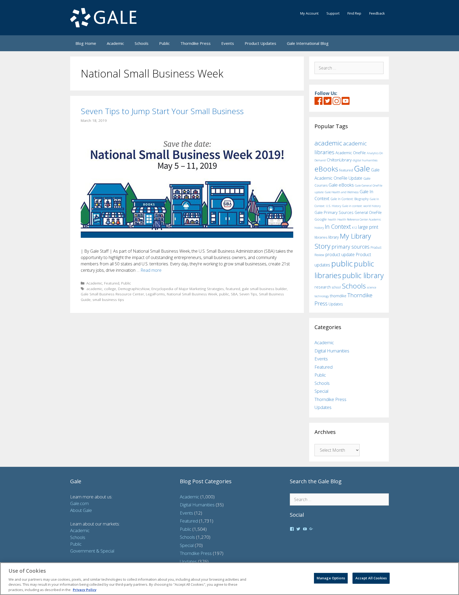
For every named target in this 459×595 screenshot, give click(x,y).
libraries (320, 237)
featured (233, 288)
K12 (354, 228)
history (319, 227)
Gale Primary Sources (334, 212)
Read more (151, 270)
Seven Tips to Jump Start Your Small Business (162, 111)
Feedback (377, 13)
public (224, 293)
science (371, 287)
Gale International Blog (308, 43)
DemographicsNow (134, 288)
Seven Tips (248, 293)
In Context (338, 226)
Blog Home (85, 43)
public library (363, 275)
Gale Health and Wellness (342, 192)
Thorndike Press (195, 43)
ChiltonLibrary (339, 160)
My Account (309, 13)
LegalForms (155, 293)
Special (321, 391)
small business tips (108, 299)
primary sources (350, 246)
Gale (362, 168)
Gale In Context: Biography (349, 199)
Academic (115, 43)
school (336, 287)
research (322, 287)
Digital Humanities (331, 351)
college (110, 288)
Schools (141, 43)
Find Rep (354, 13)
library (333, 237)
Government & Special (92, 551)
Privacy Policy (84, 589)
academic (94, 288)
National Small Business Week (192, 293)
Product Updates (260, 43)
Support (332, 13)
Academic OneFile (350, 152)
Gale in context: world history (361, 206)
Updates (336, 304)
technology (321, 296)
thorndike (338, 295)
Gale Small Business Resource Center (112, 293)
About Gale (81, 510)
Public (164, 43)
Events (227, 43)
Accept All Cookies (371, 578)
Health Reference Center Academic (359, 219)
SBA (234, 293)
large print (368, 227)
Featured (111, 283)
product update (340, 254)
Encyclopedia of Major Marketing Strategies (187, 288)
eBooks (326, 169)
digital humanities (365, 160)
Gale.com (79, 503)
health (332, 219)
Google (320, 219)
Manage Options (331, 578)
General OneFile (368, 212)
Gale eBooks (341, 185)
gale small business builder (264, 288)
